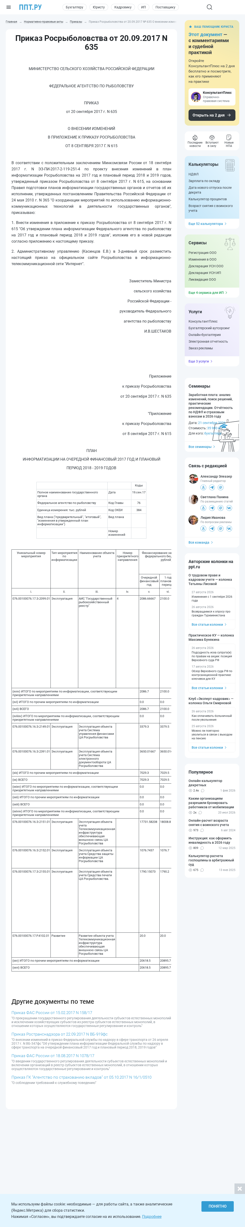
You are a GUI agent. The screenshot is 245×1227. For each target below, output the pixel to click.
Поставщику (165, 7)
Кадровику (123, 7)
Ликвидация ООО (202, 279)
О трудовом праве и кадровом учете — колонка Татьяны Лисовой (210, 579)
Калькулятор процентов (208, 199)
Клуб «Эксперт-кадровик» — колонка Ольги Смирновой (211, 701)
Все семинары (200, 447)
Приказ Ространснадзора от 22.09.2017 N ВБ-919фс (59, 1034)
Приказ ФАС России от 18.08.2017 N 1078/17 (52, 1055)
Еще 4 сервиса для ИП (206, 293)
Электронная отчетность (208, 341)
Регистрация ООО (203, 253)
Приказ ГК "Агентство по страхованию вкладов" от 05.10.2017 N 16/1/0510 (81, 1077)
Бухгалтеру (74, 7)
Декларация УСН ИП (205, 273)
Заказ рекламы (201, 348)
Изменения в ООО (203, 259)
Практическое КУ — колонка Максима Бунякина (211, 637)
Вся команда (199, 542)
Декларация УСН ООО (206, 266)
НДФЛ (194, 174)
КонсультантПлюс (203, 321)
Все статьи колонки (207, 624)
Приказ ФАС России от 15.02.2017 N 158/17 (51, 1012)
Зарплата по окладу (204, 181)
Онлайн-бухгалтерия (205, 335)
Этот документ (205, 34)
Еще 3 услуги (199, 361)
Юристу (99, 7)
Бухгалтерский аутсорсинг (209, 328)
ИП (143, 7)
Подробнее (151, 1216)
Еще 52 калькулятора (206, 224)
